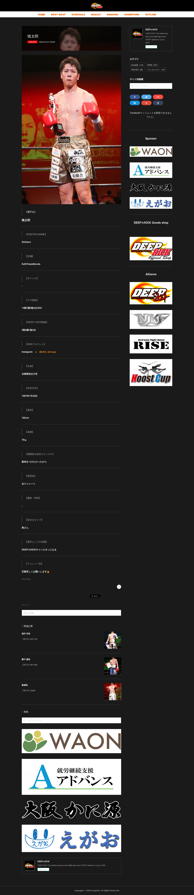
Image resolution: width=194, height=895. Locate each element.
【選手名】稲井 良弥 (29, 639)
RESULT (96, 14)
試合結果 (137, 65)
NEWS (152, 65)
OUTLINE (150, 14)
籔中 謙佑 (26, 659)
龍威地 (25, 684)
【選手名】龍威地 (28, 690)
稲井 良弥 (26, 633)
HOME (41, 14)
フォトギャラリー (156, 69)
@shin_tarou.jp (47, 351)
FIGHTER (32, 42)
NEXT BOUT (58, 14)
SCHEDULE (78, 14)
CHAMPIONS (131, 14)
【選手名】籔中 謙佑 (29, 664)
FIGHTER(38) (26, 579)
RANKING (112, 14)
